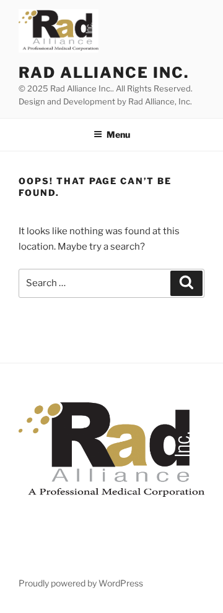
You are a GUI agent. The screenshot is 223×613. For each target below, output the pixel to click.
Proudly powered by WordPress (81, 583)
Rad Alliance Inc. (104, 73)
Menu (118, 134)
